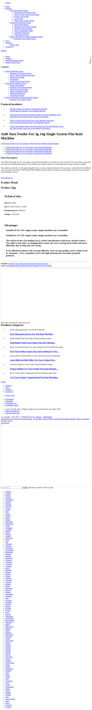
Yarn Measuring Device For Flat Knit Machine (31, 334)
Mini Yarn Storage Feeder (23, 29)
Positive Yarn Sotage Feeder (24, 21)
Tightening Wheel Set (22, 33)
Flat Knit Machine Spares (19, 11)
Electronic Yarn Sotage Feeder (25, 13)
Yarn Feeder (37, 419)
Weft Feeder (5, 419)
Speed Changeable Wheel (23, 31)
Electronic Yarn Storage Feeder (25, 27)
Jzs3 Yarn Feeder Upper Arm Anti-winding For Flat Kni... (30, 128)
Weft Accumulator (82, 419)
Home (7, 6)
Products (8, 9)
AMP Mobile (47, 417)
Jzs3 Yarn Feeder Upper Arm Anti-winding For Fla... (34, 351)
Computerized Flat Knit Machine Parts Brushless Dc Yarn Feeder (28, 266)
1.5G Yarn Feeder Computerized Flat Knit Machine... (34, 377)
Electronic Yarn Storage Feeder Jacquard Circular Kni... (29, 117)
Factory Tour (14, 45)
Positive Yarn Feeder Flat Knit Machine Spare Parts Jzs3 (28, 264)
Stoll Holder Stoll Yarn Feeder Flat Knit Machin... (33, 343)
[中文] (6, 53)
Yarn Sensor (18, 19)
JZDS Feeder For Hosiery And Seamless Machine (27, 111)
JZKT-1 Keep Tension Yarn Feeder (26, 15)
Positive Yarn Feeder (21, 17)
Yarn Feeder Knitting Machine (65, 419)
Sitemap (38, 417)
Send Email (5, 423)
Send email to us (7, 178)
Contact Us (9, 47)
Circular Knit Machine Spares (20, 23)
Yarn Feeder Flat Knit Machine (21, 419)
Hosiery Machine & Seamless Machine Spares (26, 37)
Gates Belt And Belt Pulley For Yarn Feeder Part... (33, 360)
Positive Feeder (47, 419)
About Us (8, 43)
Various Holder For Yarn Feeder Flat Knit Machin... (34, 369)
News (7, 41)
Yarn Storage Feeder (21, 35)
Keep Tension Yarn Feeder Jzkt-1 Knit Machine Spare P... (30, 123)
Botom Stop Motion (21, 25)
